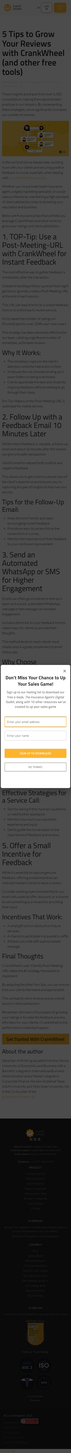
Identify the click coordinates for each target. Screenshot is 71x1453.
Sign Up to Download (35, 753)
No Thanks (35, 767)
